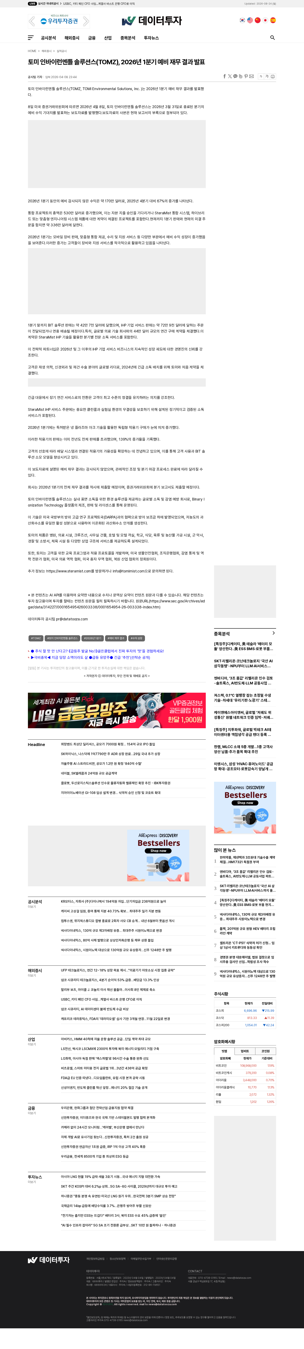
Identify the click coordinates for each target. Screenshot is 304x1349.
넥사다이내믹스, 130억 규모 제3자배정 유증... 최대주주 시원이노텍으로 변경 (111, 931)
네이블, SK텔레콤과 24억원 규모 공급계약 (89, 773)
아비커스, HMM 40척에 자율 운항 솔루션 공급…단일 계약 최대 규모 (106, 1039)
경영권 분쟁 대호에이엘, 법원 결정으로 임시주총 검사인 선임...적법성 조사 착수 (247, 959)
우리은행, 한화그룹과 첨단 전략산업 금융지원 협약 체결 (97, 1108)
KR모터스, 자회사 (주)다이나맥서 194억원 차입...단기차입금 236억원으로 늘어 (113, 901)
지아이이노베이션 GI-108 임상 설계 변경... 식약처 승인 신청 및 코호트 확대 (110, 793)
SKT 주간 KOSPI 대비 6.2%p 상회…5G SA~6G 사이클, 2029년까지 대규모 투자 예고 (119, 1186)
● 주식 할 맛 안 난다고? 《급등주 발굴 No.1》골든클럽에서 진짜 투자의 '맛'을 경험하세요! (97, 651)
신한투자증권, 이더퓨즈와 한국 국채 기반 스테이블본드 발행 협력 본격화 (108, 1118)
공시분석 (48, 38)
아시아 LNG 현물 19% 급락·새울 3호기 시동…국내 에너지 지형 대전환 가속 (110, 1177)
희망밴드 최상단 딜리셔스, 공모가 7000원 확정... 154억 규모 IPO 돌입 (108, 744)
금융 (92, 38)
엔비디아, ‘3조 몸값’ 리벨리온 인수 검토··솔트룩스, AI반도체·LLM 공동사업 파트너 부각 (243, 681)
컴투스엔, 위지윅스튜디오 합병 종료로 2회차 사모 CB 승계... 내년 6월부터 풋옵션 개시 (118, 921)
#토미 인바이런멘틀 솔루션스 (62, 638)
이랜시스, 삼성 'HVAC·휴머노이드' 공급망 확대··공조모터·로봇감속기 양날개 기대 (243, 766)
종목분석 (127, 38)
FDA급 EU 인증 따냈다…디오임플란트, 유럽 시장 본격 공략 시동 (103, 1078)
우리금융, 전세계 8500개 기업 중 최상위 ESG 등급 (95, 1156)
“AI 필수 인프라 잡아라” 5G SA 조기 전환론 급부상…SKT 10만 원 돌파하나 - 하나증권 (118, 1225)
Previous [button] (31, 21)
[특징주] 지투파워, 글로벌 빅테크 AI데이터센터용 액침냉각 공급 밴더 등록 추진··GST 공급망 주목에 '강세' (242, 732)
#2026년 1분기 (92, 638)
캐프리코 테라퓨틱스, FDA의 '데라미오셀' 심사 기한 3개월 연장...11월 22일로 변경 (115, 1019)
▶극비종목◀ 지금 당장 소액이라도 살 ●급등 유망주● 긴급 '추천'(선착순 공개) (90, 657)
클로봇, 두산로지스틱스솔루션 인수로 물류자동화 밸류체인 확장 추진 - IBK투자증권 (115, 783)
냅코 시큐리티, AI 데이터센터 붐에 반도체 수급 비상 (92, 4)
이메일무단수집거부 (141, 1258)
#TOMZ (36, 638)
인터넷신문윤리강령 (166, 1258)
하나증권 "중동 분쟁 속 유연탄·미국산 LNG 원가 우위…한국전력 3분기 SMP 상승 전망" (118, 1196)
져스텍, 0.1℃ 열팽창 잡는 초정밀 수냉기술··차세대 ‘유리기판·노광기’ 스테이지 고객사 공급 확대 (242, 698)
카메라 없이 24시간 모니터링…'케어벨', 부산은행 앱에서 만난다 (102, 1127)
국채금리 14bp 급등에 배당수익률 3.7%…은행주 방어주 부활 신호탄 (106, 1206)
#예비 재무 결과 (116, 638)
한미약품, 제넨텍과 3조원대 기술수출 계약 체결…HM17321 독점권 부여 (247, 860)
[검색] (272, 37)
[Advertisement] (70, 153)
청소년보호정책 (118, 1258)
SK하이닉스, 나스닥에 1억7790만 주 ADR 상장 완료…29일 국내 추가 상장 (110, 754)
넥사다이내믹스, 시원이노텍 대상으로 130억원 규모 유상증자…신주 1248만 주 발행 (116, 950)
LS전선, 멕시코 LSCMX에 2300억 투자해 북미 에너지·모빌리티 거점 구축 (110, 1049)
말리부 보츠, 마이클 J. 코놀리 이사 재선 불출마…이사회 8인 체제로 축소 (108, 990)
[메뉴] (31, 37)
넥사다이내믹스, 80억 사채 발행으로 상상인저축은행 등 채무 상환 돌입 (107, 940)
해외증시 (72, 38)
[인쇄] (273, 76)
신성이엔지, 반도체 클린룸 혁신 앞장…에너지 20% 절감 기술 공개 (104, 1088)
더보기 (32, 907)
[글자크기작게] (261, 76)
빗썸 (224, 1051)
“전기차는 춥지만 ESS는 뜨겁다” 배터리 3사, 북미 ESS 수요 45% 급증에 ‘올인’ (113, 1216)
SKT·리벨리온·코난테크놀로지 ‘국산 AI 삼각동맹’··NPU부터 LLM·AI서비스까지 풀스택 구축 (243, 664)
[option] (120, 4)
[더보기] (274, 633)
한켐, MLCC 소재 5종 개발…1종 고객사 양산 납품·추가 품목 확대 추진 (243, 749)
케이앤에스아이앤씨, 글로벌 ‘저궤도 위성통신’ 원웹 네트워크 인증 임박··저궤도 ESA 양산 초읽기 (243, 715)
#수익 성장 (136, 638)
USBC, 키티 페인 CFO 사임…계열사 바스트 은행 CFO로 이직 (101, 999)
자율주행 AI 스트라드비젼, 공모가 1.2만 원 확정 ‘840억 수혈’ (101, 764)
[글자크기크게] (267, 76)
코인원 (266, 1051)
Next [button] (86, 21)
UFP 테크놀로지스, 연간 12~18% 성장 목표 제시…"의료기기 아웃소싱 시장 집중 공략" (118, 970)
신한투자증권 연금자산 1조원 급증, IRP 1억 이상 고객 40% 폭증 (103, 1147)
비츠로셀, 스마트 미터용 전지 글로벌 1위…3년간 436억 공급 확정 (104, 1068)
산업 (108, 38)
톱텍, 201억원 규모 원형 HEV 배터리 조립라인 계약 (247, 931)
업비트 (245, 1051)
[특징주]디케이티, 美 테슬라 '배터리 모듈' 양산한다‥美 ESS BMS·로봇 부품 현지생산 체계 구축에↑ (243, 646)
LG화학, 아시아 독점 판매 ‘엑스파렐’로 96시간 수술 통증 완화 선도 (105, 1059)
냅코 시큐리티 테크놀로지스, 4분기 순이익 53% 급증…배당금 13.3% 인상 (110, 980)
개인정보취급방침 (95, 1258)
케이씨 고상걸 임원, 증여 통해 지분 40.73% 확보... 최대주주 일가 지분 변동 (111, 911)
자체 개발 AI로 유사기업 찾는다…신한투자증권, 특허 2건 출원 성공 (104, 1137)
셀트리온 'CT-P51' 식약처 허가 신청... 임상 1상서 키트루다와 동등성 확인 (247, 945)
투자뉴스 (151, 38)
